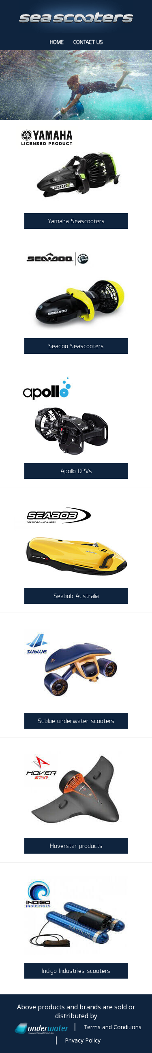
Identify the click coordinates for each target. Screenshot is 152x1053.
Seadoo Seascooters (76, 346)
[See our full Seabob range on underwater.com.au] (76, 541)
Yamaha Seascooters (76, 221)
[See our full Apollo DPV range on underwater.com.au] (76, 416)
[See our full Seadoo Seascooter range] (76, 291)
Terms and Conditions (112, 1027)
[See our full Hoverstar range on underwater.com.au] (76, 791)
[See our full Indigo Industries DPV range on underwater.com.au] (76, 916)
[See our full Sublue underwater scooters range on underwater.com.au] (76, 666)
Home (57, 42)
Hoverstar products (76, 846)
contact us (88, 42)
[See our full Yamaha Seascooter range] (76, 166)
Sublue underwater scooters (76, 721)
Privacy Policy (83, 1040)
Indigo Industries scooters (76, 971)
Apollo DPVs (76, 471)
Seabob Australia (76, 596)
